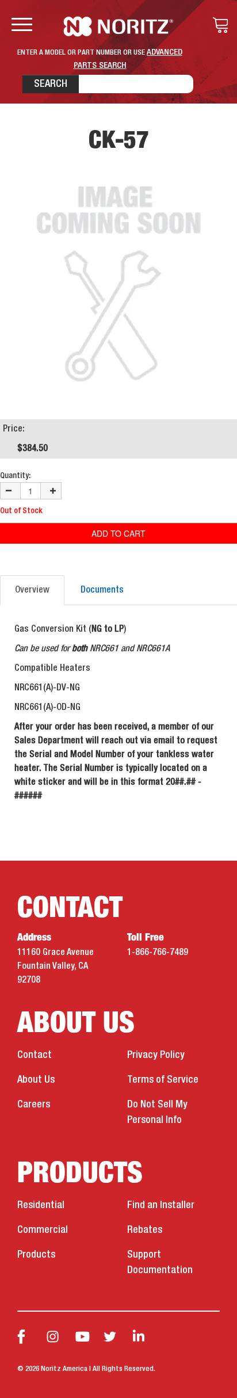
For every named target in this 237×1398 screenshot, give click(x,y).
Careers (33, 1104)
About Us (36, 1079)
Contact (34, 1055)
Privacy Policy (156, 1055)
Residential (40, 1205)
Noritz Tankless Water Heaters (118, 26)
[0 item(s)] (217, 25)
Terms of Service (162, 1079)
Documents (102, 590)
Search (50, 84)
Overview (32, 590)
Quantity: (15, 475)
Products (36, 1254)
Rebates (144, 1230)
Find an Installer (160, 1205)
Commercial (42, 1230)
